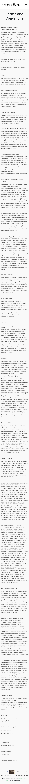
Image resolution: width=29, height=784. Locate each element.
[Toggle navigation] (26, 4)
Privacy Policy (6, 775)
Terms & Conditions (21, 775)
